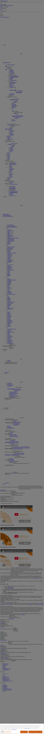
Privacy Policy (27, 728)
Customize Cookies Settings (6, 731)
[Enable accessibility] (2, 731)
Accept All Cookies (24, 731)
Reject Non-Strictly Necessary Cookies (35, 731)
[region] (22, 728)
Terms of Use (14, 729)
